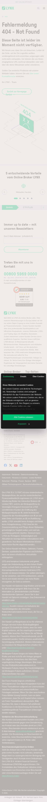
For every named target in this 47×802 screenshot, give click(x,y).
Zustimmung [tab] (8, 376)
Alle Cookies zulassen (23, 417)
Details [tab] (23, 376)
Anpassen (22, 424)
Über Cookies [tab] (38, 376)
